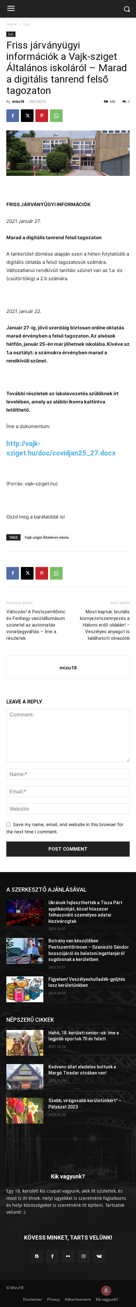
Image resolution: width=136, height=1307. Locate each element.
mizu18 (18, 101)
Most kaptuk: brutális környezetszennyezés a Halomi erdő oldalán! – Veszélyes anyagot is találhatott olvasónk (105, 625)
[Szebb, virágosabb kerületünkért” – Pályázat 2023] (24, 1111)
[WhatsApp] (56, 115)
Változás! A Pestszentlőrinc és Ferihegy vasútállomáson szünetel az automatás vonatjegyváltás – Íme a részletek (35, 625)
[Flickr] (68, 1256)
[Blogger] (37, 1256)
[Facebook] (12, 115)
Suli (26, 24)
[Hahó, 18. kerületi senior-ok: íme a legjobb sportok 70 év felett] (24, 1043)
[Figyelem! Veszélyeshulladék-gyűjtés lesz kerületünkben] (24, 989)
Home (11, 24)
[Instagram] (83, 1256)
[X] (27, 115)
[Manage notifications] (106, 1291)
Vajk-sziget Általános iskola (47, 537)
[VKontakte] (99, 1256)
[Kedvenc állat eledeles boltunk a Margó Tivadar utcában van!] (24, 1077)
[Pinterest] (41, 115)
